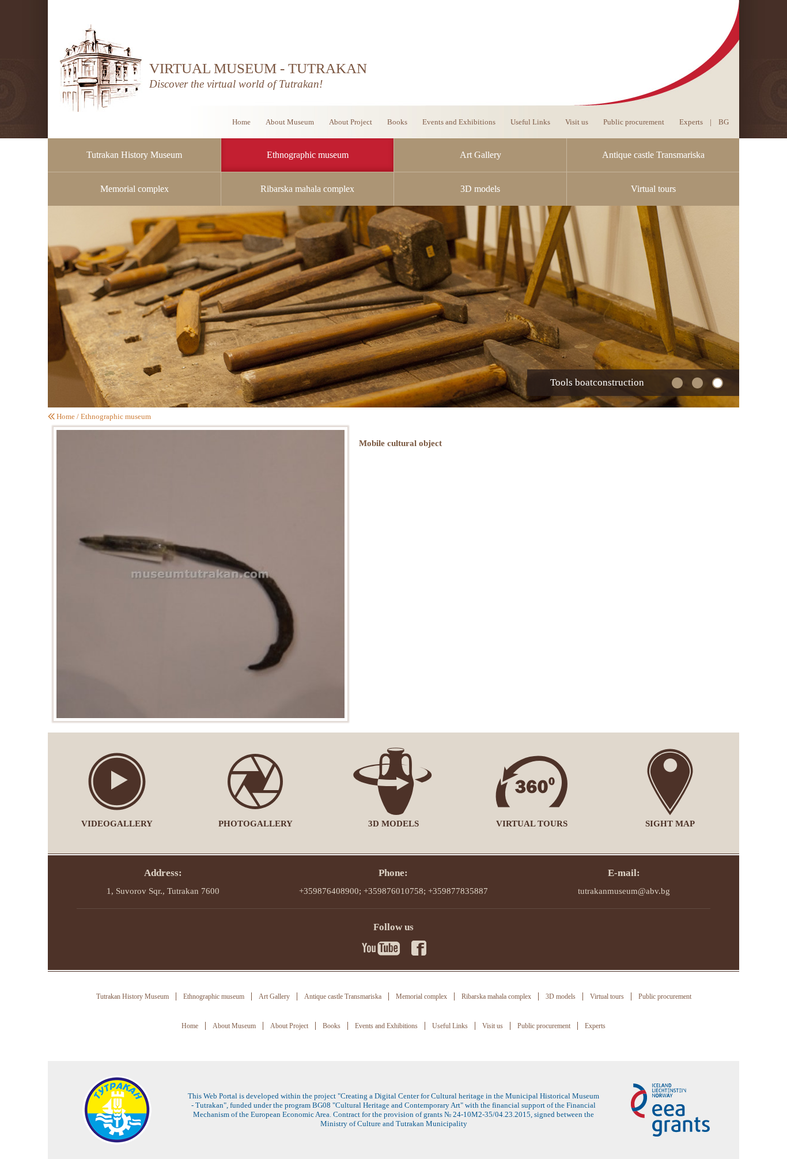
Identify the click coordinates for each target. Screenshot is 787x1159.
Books (397, 122)
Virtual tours (653, 189)
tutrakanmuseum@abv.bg (624, 891)
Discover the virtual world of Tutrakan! (236, 84)
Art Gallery (480, 155)
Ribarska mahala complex (307, 189)
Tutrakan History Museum (134, 155)
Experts (691, 122)
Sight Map (670, 823)
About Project (350, 122)
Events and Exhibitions (458, 122)
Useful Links (530, 122)
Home (241, 122)
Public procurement (633, 122)
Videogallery (117, 823)
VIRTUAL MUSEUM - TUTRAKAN (258, 68)
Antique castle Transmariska (653, 155)
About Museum (290, 122)
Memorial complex (134, 189)
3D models (480, 189)
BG (723, 122)
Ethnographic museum (308, 155)
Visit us (576, 122)
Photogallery (255, 823)
